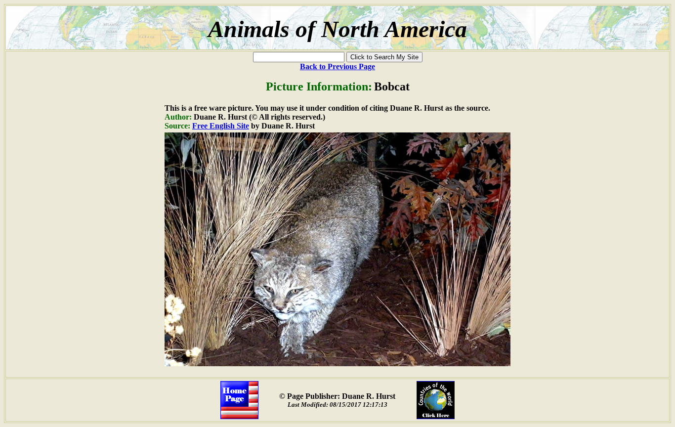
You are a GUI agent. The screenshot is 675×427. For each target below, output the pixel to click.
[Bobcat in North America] (337, 363)
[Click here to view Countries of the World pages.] (436, 416)
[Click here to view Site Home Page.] (239, 416)
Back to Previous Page (337, 66)
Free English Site (220, 126)
